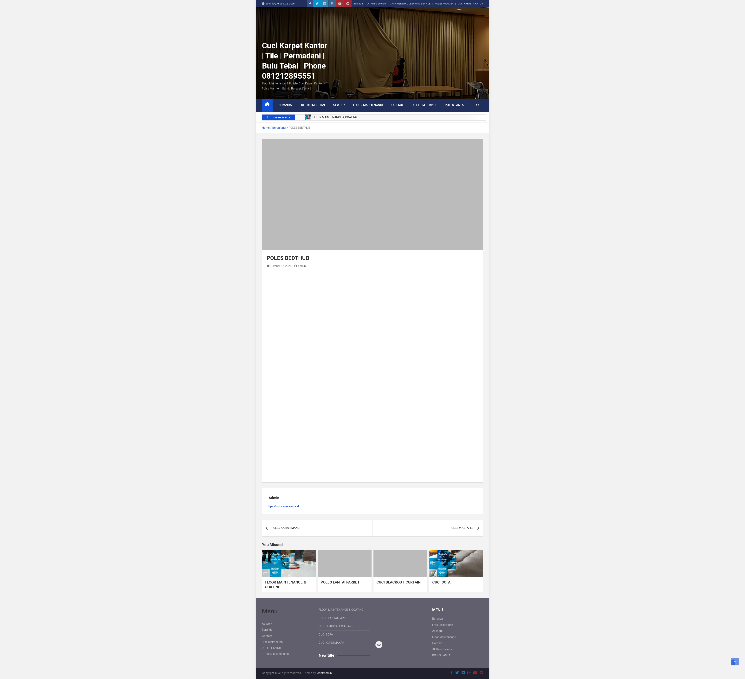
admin (302, 265)
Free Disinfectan (312, 105)
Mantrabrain (324, 673)
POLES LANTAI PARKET (340, 582)
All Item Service (424, 105)
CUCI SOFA (441, 582)
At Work (339, 105)
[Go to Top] (735, 661)
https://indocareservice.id (283, 506)
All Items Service (376, 3)
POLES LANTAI (454, 105)
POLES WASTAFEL (461, 528)
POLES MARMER (444, 3)
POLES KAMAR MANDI (286, 528)
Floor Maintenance (368, 105)
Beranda (358, 3)
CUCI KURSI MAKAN (331, 642)
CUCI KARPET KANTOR (470, 3)
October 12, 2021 (280, 265)
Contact (398, 105)
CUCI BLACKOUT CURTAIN (398, 582)
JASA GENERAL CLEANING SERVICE (410, 3)
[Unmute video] (400, 621)
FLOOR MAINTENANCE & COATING (341, 609)
